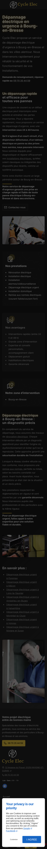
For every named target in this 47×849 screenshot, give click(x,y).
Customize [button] (14, 839)
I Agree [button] (32, 839)
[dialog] (23, 822)
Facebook (10, 831)
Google (26, 828)
